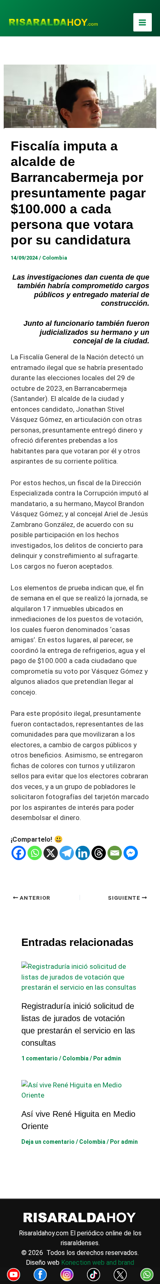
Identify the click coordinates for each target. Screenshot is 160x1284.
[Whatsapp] (34, 853)
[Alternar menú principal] (142, 22)
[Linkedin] (82, 853)
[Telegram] (66, 853)
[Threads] (98, 853)
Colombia (54, 258)
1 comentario (39, 1058)
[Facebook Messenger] (130, 853)
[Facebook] (18, 853)
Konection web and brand (97, 1262)
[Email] (114, 853)
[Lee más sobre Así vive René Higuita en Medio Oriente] (80, 1090)
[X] (50, 853)
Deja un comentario (48, 1141)
